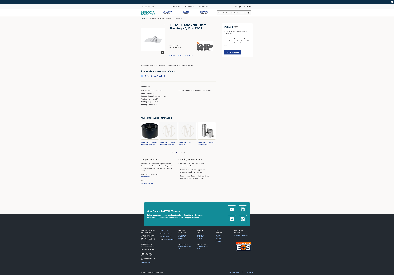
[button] (176, 152)
